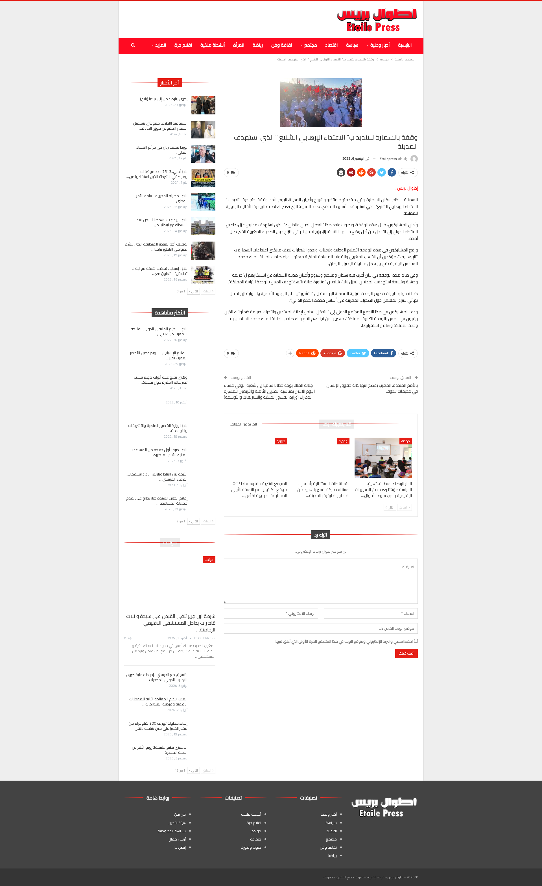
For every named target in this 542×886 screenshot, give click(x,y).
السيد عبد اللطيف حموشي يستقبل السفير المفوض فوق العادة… (160, 126)
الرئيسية (405, 45)
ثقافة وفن (281, 45)
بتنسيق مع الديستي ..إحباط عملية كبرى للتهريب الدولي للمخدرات (156, 677)
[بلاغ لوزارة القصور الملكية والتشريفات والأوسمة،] (203, 432)
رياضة (258, 45)
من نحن (180, 814)
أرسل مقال (177, 839)
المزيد (160, 45)
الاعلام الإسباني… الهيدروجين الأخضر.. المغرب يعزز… (157, 355)
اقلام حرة (183, 45)
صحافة (255, 839)
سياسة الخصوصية (172, 831)
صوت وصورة (251, 847)
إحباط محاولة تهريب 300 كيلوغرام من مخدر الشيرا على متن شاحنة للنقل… (157, 726)
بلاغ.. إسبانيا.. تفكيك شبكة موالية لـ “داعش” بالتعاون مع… (159, 271)
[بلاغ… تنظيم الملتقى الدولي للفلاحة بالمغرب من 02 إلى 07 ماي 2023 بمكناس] (203, 335)
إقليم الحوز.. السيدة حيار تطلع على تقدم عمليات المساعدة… (156, 500)
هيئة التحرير (177, 822)
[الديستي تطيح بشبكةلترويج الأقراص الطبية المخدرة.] (203, 754)
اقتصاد (331, 45)
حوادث (209, 559)
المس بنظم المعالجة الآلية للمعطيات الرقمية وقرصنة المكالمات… (158, 701)
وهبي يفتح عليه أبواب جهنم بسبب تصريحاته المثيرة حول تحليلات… (160, 379)
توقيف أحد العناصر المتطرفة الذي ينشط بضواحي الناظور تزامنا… (156, 246)
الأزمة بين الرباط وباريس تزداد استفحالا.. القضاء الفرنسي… (156, 476)
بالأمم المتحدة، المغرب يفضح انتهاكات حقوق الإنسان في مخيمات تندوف (372, 388)
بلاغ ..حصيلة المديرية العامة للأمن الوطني (160, 198)
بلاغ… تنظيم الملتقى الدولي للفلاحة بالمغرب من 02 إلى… (159, 331)
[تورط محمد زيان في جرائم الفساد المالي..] (203, 154)
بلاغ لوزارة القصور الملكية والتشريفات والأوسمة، (157, 428)
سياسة (352, 45)
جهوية (405, 441)
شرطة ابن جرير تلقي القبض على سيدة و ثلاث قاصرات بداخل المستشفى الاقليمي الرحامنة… (170, 622)
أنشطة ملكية (212, 45)
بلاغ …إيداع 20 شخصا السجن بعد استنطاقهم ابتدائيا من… (162, 222)
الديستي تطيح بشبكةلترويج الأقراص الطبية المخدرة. (159, 750)
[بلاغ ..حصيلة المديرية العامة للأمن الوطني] (203, 202)
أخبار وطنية (380, 45)
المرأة (238, 45)
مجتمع (310, 45)
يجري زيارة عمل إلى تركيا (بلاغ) (163, 99)
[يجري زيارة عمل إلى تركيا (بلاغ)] (203, 105)
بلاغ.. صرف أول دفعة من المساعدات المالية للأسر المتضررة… (158, 452)
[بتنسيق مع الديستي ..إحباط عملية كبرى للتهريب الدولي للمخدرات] (203, 681)
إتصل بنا (180, 847)
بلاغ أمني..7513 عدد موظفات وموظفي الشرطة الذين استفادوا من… (156, 174)
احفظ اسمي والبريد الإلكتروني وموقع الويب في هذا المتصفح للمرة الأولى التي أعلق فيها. (344, 641)
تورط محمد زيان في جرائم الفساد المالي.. (161, 150)
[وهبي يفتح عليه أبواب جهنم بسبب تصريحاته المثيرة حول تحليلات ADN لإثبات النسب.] (203, 384)
